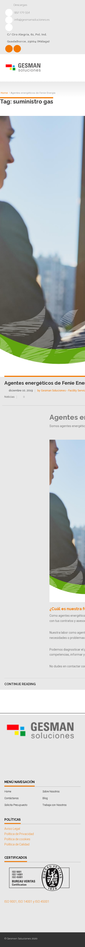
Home (4, 93)
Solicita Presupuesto (15, 805)
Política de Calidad (16, 844)
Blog (45, 798)
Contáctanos (11, 798)
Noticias (9, 396)
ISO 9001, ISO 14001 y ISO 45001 (26, 901)
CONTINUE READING (20, 684)
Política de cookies (17, 839)
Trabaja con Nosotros (54, 805)
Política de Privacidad (19, 834)
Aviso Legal (12, 828)
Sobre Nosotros (51, 791)
